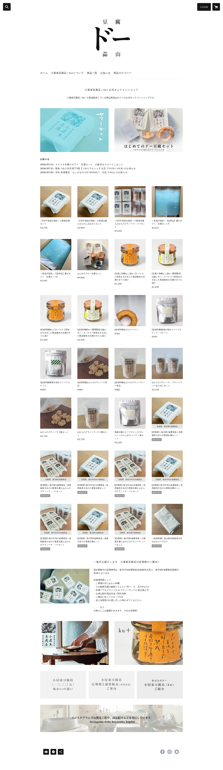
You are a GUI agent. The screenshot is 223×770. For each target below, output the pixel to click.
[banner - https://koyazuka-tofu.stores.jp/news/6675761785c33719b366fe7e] (160, 685)
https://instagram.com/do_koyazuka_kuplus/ (169, 752)
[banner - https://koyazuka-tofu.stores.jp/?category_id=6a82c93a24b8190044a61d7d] (148, 130)
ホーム (44, 72)
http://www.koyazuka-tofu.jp (176, 752)
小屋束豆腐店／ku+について (67, 72)
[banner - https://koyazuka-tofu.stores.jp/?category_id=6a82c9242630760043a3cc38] (74, 130)
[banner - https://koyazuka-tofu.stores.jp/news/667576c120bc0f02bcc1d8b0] (112, 685)
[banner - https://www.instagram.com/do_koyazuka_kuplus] (111, 718)
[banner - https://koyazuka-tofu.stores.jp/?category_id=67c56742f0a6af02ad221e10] (148, 643)
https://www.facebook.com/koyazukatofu (162, 752)
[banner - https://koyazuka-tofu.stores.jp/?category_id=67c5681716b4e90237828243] (74, 643)
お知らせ (105, 72)
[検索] (7, 7)
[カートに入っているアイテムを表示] (216, 7)
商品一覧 (92, 72)
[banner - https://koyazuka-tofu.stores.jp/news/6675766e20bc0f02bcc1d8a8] (63, 685)
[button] (204, 7)
